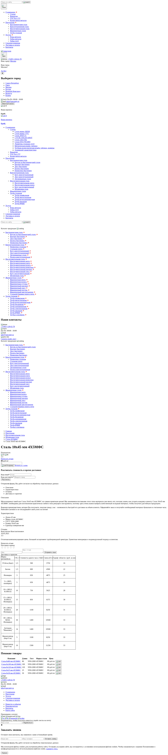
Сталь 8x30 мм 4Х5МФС (11, 673)
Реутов (8, 89)
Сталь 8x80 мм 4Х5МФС (11, 661)
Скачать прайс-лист (8, 339)
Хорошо (4, 753)
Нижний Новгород (12, 91)
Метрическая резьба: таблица (26, 146)
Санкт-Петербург (12, 83)
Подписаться (27, 723)
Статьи (13, 129)
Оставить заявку (51, 739)
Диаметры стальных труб (24, 144)
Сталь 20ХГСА (20, 136)
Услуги (8, 206)
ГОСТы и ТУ (15, 154)
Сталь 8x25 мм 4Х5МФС (11, 670)
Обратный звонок (8, 104)
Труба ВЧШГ (20, 204)
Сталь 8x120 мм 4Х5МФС (11, 667)
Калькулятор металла (18, 156)
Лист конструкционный (24, 177)
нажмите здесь (51, 749)
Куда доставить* (7, 477)
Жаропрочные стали (18, 191)
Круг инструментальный (24, 187)
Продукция (9, 158)
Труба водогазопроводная (25, 199)
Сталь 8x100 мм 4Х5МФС (11, 664)
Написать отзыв (7, 459)
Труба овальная (21, 201)
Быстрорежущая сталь (18, 160)
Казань (8, 95)
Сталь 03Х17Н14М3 (22, 142)
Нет (4, 71)
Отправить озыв (50, 552)
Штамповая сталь (21, 189)
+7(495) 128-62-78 (14, 59)
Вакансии (14, 152)
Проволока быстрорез (23, 171)
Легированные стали (23, 179)
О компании (10, 127)
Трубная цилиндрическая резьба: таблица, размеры (34, 148)
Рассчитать (6, 479)
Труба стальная (16, 193)
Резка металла (15, 208)
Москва (13, 61)
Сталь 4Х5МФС (11, 439)
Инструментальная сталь (19, 181)
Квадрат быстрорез (22, 164)
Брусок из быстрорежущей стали (27, 162)
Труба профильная (22, 195)
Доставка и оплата (12, 216)
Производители (11, 706)
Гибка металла (15, 212)
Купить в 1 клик (21, 465)
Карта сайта (10, 710)
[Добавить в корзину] (58, 661)
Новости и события (13, 704)
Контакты (9, 218)
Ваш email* (5, 475)
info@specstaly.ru (12, 101)
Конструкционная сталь (19, 173)
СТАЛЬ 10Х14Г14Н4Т (23, 138)
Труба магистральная (23, 197)
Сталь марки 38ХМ (22, 131)
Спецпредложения (12, 214)
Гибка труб (14, 210)
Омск (7, 85)
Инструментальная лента (24, 183)
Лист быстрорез (21, 166)
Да (2, 71)
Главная (8, 431)
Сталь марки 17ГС (22, 134)
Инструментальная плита (24, 185)
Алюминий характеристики (25, 150)
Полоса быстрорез (22, 169)
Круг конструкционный (24, 175)
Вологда (8, 93)
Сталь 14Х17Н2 (21, 140)
